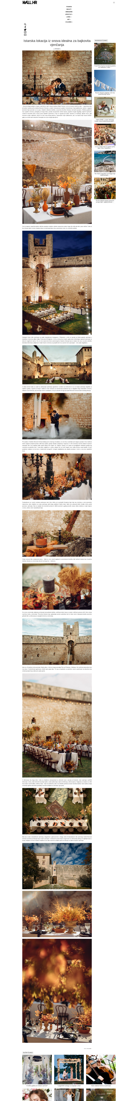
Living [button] (68, 17)
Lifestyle (57, 49)
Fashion (69, 6)
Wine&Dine (69, 11)
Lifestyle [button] (68, 14)
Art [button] (68, 19)
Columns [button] (68, 22)
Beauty (69, 9)
